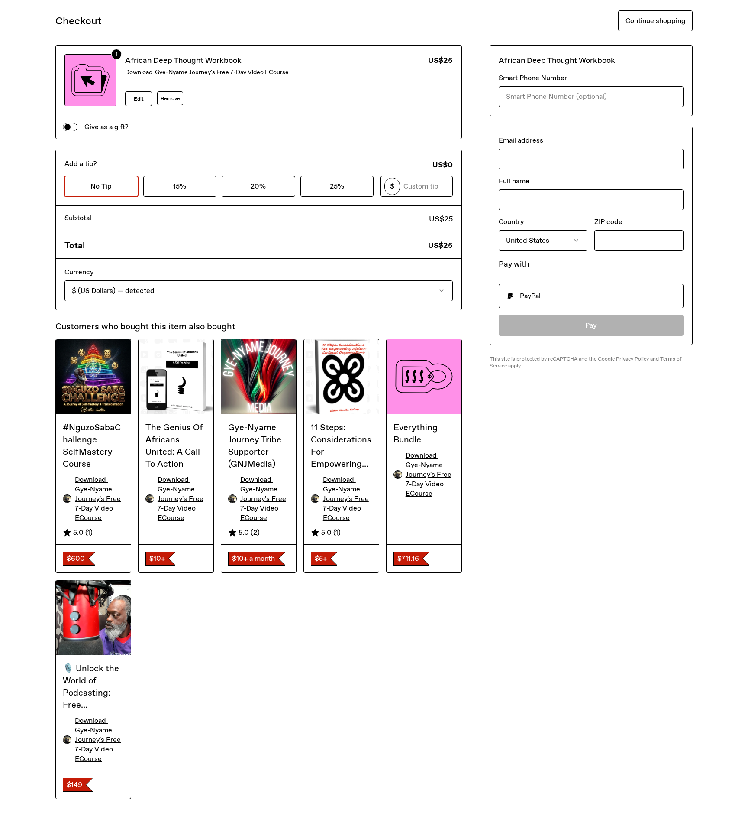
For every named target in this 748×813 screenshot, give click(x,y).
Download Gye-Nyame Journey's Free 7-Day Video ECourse (207, 72)
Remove (170, 98)
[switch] (70, 127)
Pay (591, 325)
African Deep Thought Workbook (183, 60)
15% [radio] (179, 186)
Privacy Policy (632, 359)
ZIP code (608, 222)
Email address (521, 140)
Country (511, 222)
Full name (514, 181)
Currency (79, 272)
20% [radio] (258, 186)
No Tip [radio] (101, 186)
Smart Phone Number (533, 78)
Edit (139, 99)
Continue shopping (655, 20)
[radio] (591, 296)
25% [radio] (337, 186)
